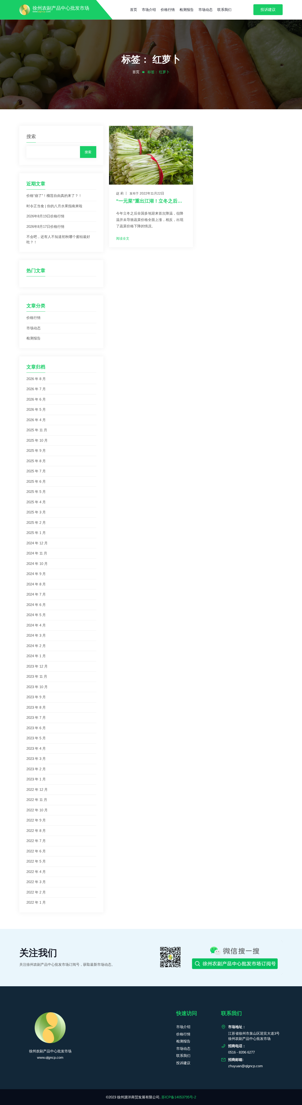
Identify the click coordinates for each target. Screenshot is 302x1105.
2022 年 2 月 (36, 892)
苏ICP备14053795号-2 (178, 1097)
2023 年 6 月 (36, 728)
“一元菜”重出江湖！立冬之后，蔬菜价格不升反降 (151, 200)
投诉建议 (268, 10)
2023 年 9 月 (36, 697)
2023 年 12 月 (37, 666)
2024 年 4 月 (36, 625)
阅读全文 (122, 238)
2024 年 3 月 (36, 635)
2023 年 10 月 (37, 687)
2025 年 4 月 (36, 502)
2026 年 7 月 (36, 389)
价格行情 (168, 10)
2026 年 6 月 (36, 399)
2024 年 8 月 (36, 584)
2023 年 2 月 (36, 769)
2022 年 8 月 (36, 831)
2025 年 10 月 (37, 440)
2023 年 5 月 (36, 738)
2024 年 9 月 (36, 574)
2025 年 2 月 (36, 523)
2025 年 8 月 (36, 461)
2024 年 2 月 (36, 646)
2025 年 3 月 (36, 512)
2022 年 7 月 (36, 841)
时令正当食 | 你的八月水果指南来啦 (54, 206)
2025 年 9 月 (36, 451)
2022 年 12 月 (37, 789)
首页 (133, 10)
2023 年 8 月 (36, 707)
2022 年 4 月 (36, 872)
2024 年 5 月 (36, 615)
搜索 (31, 136)
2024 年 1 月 (36, 656)
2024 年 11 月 (36, 553)
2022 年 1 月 (36, 902)
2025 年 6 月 (36, 481)
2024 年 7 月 (36, 594)
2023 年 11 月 (36, 676)
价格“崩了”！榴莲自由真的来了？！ (54, 196)
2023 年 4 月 (36, 748)
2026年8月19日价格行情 (45, 216)
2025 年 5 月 (36, 492)
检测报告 (187, 10)
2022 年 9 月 (36, 820)
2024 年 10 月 (37, 564)
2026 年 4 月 (36, 420)
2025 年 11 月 (36, 430)
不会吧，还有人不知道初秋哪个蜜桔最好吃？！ (58, 239)
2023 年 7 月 (36, 717)
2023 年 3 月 (36, 759)
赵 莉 (120, 193)
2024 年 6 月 (36, 605)
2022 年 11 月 (36, 800)
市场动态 (205, 10)
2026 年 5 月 (36, 409)
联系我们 (224, 10)
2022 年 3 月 (36, 882)
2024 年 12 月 (37, 543)
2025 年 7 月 (36, 471)
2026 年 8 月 (36, 379)
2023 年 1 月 (36, 779)
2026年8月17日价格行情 (45, 226)
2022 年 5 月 (36, 861)
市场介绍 (149, 10)
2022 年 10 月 (37, 810)
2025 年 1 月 (36, 533)
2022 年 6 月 (36, 851)
